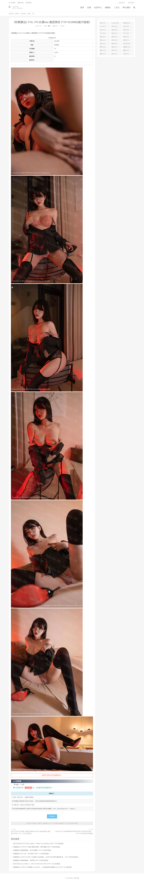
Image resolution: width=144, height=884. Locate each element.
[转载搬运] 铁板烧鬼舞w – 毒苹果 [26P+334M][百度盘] (30, 860)
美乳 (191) (102, 43)
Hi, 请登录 (12, 2)
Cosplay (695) (115, 23)
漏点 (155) (114, 50)
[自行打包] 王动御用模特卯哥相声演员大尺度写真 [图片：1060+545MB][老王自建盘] (74, 832)
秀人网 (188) (126, 43)
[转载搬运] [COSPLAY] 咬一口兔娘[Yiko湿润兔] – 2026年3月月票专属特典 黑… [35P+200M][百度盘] (45, 857)
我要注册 (21, 2)
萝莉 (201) (114, 40)
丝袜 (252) (114, 33)
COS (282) (102, 33)
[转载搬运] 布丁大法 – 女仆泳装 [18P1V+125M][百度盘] (31, 853)
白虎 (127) (126, 54)
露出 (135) (114, 54)
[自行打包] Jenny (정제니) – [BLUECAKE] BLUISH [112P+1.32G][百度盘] (36, 864)
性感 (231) (126, 36)
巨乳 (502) (114, 26)
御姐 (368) (114, 30)
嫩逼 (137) (102, 54)
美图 (29, 13)
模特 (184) (102, 47)
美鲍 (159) (102, 50)
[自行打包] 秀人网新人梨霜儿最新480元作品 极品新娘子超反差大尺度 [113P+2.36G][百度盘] (30, 832)
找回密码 (29, 2)
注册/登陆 (28, 788)
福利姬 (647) (126, 23)
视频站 (108, 7)
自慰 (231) (114, 36)
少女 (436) (126, 26)
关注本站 (131, 2)
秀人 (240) (126, 33)
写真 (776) (102, 23)
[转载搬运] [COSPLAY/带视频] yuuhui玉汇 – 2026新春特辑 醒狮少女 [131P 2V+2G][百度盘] (42, 867)
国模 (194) (126, 40)
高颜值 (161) (126, 47)
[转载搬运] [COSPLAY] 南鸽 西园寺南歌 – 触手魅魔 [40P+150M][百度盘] (36, 847)
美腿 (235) (102, 36)
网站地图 (76, 878)
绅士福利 (126, 7)
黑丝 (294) (126, 30)
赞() (53, 816)
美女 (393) (102, 30)
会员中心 (98, 7)
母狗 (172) (114, 47)
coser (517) (103, 26)
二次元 (116, 7)
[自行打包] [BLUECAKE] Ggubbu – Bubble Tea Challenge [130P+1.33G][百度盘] (38, 843)
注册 (89, 7)
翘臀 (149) (126, 50)
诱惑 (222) (102, 40)
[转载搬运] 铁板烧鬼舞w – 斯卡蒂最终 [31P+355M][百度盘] (32, 850)
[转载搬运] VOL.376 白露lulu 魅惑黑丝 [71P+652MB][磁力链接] (52, 22)
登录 (82, 7)
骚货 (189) (114, 43)
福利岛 (9, 7)
